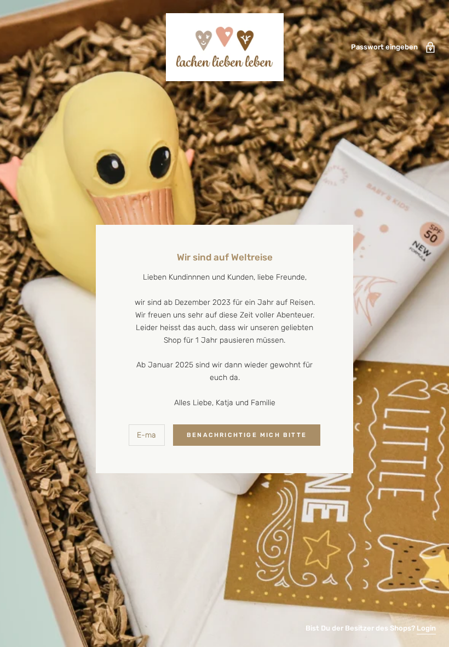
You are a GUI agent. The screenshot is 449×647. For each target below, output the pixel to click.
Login (426, 628)
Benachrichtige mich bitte (247, 435)
